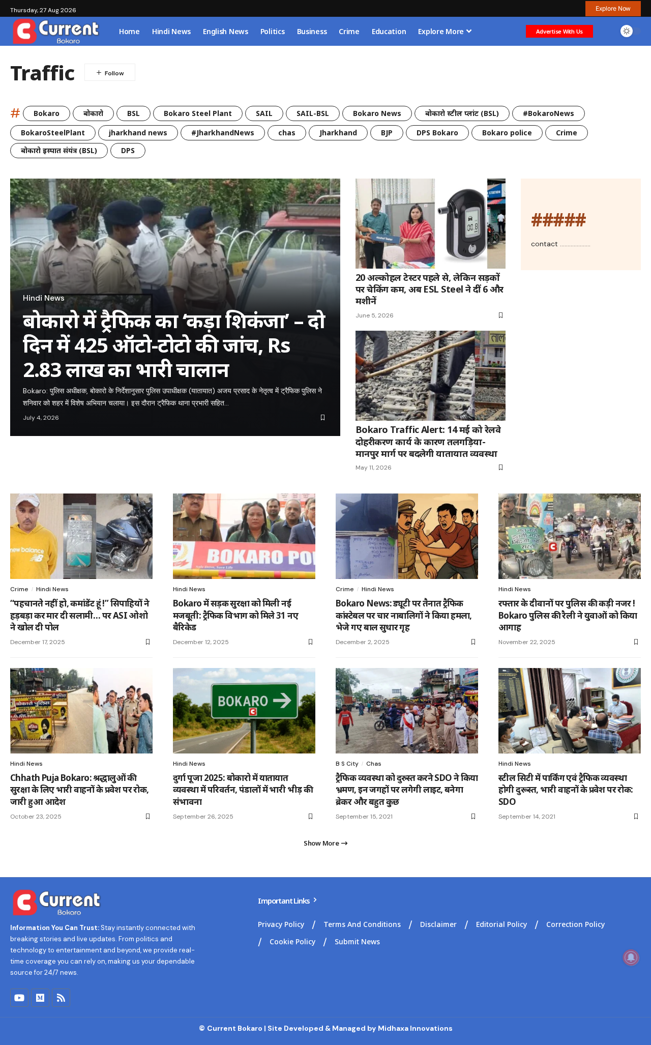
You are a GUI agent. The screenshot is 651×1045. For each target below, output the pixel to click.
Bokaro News (377, 113)
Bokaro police (507, 132)
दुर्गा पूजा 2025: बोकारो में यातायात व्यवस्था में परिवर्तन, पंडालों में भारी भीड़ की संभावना (243, 790)
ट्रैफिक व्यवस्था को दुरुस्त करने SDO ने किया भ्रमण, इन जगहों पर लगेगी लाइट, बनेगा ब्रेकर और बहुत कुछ (407, 790)
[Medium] (40, 998)
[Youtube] (19, 998)
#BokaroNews (548, 113)
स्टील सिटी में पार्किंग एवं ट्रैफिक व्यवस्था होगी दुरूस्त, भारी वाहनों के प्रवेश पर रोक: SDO (565, 790)
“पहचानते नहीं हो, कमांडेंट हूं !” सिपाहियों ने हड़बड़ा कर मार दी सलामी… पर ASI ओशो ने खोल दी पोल (79, 615)
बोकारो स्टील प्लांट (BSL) (462, 113)
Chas (373, 764)
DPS (128, 150)
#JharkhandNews (222, 132)
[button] (613, 8)
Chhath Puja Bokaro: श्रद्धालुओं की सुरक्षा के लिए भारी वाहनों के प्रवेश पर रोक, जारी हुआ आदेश (79, 790)
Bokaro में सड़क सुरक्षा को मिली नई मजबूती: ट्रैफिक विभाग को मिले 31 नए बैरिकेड (235, 615)
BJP (387, 132)
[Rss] (61, 998)
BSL (133, 113)
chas (286, 132)
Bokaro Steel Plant (198, 113)
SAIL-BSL (313, 113)
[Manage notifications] (631, 957)
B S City (347, 764)
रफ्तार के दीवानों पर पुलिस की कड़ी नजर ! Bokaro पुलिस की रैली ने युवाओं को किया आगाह (567, 615)
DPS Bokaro (437, 132)
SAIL (264, 113)
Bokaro (47, 113)
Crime (566, 132)
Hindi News (44, 298)
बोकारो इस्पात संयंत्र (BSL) (59, 150)
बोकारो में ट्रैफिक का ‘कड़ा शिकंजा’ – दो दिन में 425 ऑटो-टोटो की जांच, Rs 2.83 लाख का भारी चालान (174, 344)
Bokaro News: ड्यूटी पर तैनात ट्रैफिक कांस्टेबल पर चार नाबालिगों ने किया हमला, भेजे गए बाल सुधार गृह (404, 615)
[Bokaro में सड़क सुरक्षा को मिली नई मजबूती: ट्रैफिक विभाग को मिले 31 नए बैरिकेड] (244, 536)
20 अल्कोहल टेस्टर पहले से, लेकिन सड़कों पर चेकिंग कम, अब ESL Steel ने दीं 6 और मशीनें (430, 289)
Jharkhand (338, 132)
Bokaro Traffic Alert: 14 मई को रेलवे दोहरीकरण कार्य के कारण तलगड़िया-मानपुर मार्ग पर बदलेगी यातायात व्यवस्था (428, 441)
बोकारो (93, 113)
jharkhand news (138, 132)
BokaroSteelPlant (53, 132)
